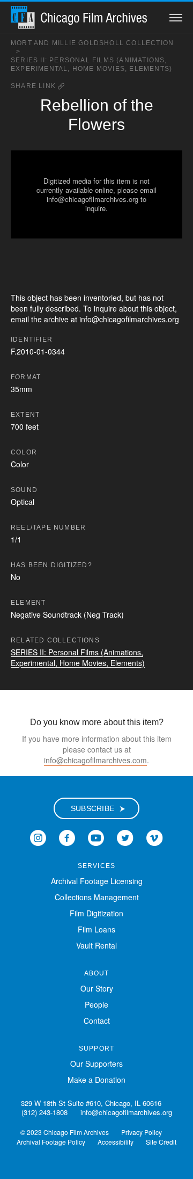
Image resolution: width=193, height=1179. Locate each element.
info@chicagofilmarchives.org (126, 1112)
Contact (97, 1020)
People (96, 1004)
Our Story (96, 988)
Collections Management (97, 897)
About (96, 973)
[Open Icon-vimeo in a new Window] (154, 836)
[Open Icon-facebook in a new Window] (67, 836)
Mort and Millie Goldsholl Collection (92, 47)
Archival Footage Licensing (97, 881)
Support (96, 1048)
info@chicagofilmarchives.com (95, 760)
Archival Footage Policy (51, 1141)
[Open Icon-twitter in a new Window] (125, 836)
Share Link (34, 86)
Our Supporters (96, 1063)
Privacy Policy (141, 1132)
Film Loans (96, 929)
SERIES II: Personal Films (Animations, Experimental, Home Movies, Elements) (91, 64)
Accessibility (115, 1141)
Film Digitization (96, 913)
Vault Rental (96, 945)
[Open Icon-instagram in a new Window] (38, 836)
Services (97, 866)
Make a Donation (96, 1079)
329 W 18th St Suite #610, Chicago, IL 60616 (91, 1103)
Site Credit (161, 1141)
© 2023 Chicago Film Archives (64, 1132)
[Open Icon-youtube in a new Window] (96, 836)
